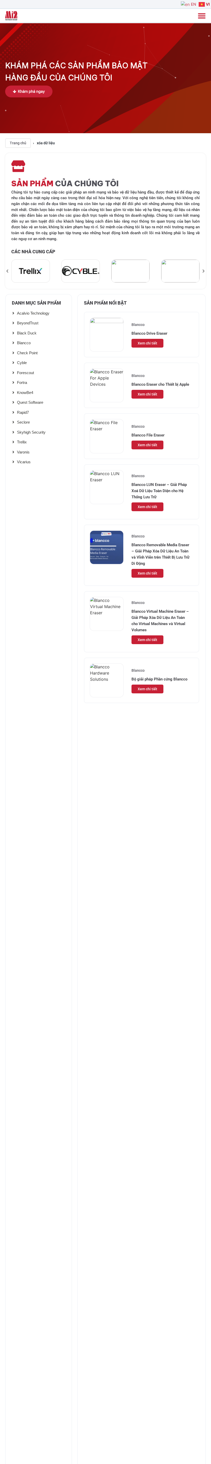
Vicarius (24, 462)
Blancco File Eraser (147, 435)
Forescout (25, 373)
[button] (7, 271)
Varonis (23, 452)
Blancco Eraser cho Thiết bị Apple (160, 384)
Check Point (27, 353)
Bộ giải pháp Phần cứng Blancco (159, 679)
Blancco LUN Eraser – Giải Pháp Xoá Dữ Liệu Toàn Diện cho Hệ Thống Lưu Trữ (159, 490)
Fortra (22, 382)
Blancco (24, 343)
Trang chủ (18, 143)
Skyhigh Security (31, 432)
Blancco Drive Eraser (149, 333)
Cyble (22, 362)
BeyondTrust (27, 323)
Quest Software (30, 402)
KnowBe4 (25, 392)
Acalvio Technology (33, 313)
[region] (105, 271)
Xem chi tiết (147, 343)
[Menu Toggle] (202, 16)
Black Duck (27, 333)
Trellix (22, 442)
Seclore (23, 422)
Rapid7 (23, 412)
